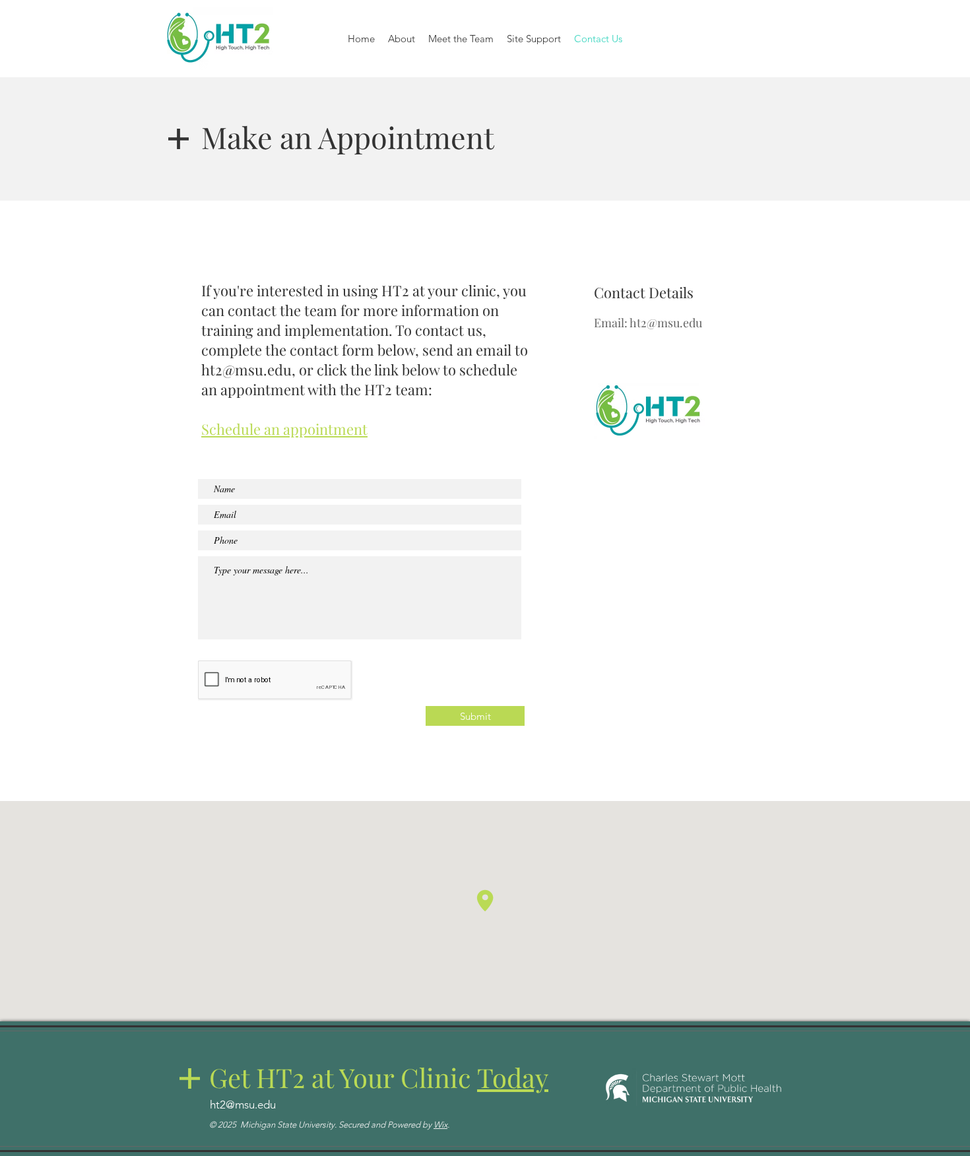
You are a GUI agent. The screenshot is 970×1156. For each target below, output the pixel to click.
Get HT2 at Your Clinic (378, 1077)
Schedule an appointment (284, 429)
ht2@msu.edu (246, 369)
